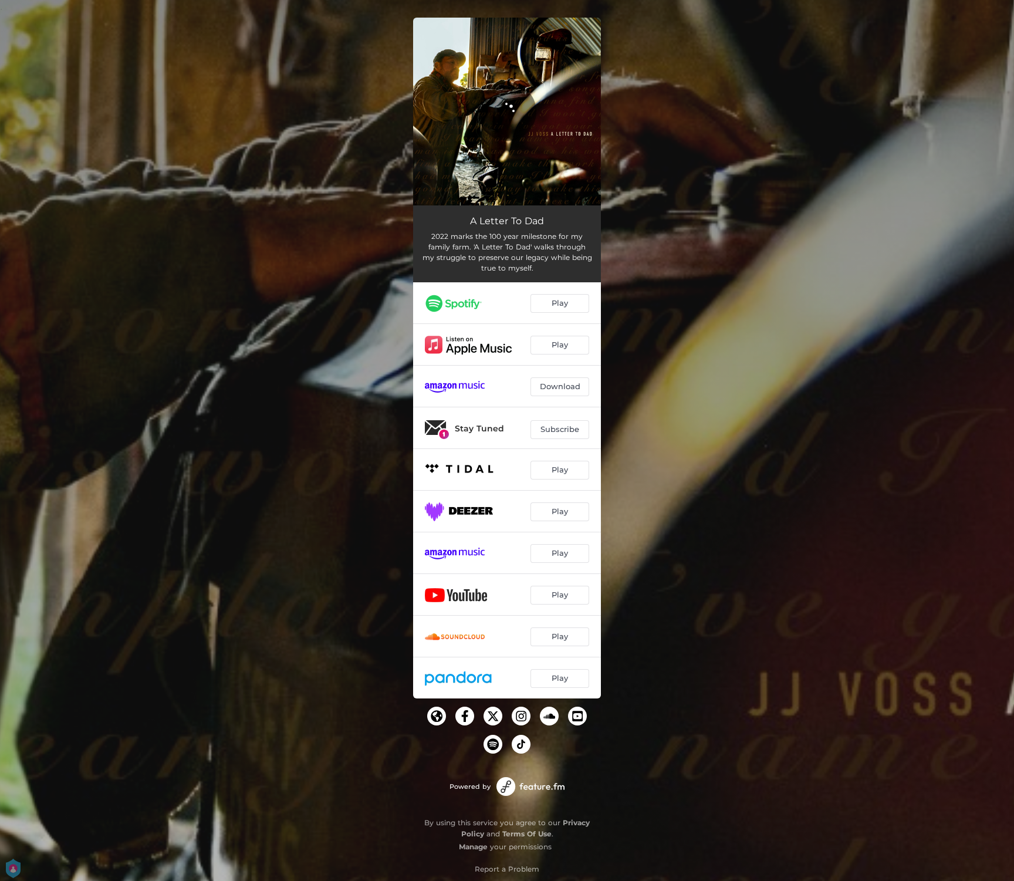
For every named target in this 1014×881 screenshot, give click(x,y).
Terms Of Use (527, 833)
